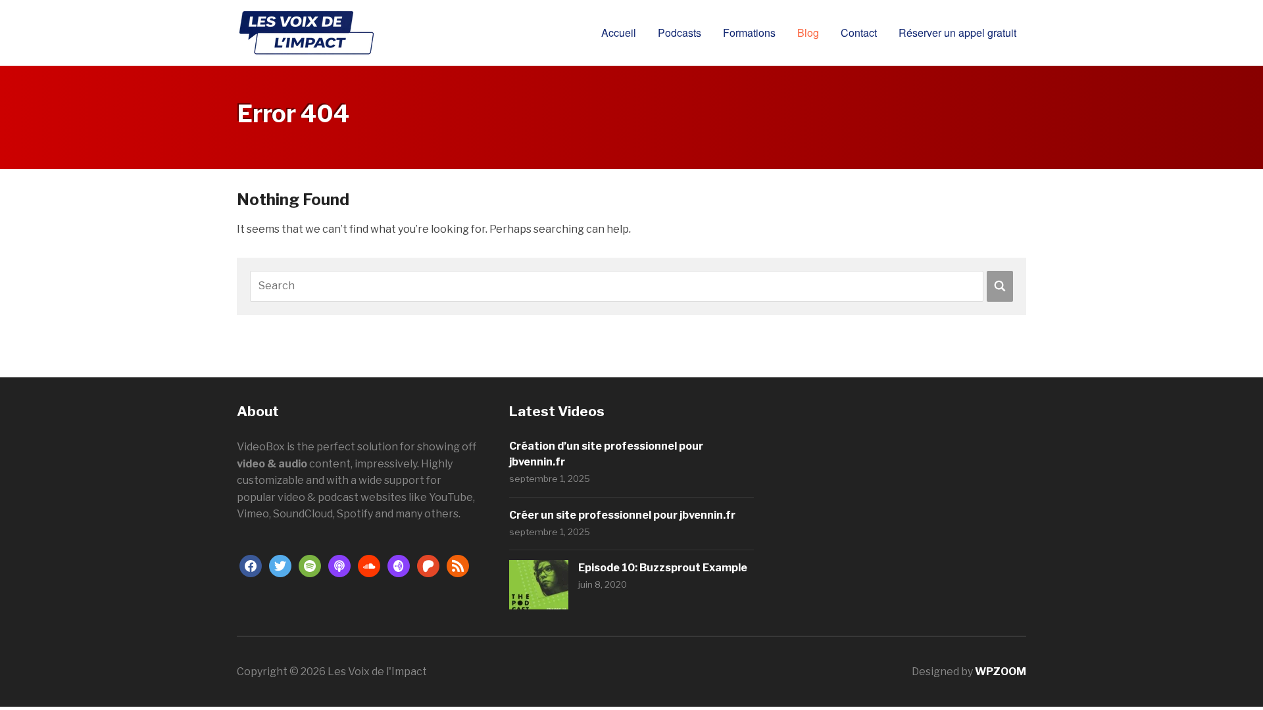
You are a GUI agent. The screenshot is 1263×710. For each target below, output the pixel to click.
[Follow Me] (280, 565)
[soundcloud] (369, 565)
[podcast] (339, 565)
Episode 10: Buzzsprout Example (662, 567)
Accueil (618, 32)
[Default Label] (310, 565)
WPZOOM (1000, 671)
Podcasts (679, 32)
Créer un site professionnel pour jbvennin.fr (622, 515)
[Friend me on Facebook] (250, 565)
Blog (808, 32)
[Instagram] (398, 565)
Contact (859, 32)
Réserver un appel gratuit (957, 32)
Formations (749, 32)
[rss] (458, 565)
